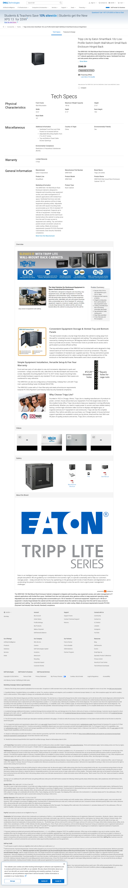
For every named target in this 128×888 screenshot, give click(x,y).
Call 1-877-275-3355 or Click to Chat (108, 12)
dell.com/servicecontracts (24, 707)
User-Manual (105, 476)
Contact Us (97, 619)
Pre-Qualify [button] (91, 77)
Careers (36, 645)
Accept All (58, 881)
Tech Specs (56, 32)
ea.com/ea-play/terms (63, 747)
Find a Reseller (68, 645)
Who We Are (37, 642)
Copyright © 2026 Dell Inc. (11, 676)
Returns (66, 622)
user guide (44, 724)
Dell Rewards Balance (40, 632)
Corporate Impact (39, 662)
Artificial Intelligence (9, 642)
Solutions (6, 649)
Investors (36, 652)
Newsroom (37, 655)
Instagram (97, 629)
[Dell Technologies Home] (11, 2)
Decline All (44, 881)
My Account (37, 615)
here (107, 756)
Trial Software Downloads (101, 665)
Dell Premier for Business (118, 7)
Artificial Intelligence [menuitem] (9, 7)
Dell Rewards (98, 645)
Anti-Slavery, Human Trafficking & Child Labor (17, 680)
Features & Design (69, 32)
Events (96, 649)
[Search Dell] (60, 2)
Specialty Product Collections (102, 655)
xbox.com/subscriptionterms (74, 745)
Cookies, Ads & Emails (76, 676)
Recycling (36, 659)
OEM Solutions (68, 649)
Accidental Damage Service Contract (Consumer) (79, 713)
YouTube (96, 632)
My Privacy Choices (56, 676)
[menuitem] (23, 7)
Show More (83, 61)
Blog (95, 642)
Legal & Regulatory (92, 676)
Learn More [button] (84, 77)
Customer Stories (39, 665)
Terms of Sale (27, 676)
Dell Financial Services (43, 672)
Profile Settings (38, 622)
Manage (12, 881)
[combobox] (44, 2)
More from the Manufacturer (45, 236)
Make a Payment (39, 629)
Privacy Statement (41, 676)
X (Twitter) (97, 622)
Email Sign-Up (98, 652)
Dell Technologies (9, 672)
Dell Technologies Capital (41, 649)
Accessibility (106, 676)
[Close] (64, 864)
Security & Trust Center (100, 662)
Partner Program (69, 652)
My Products (37, 626)
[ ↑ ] (33, 707)
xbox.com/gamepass (50, 747)
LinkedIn (96, 626)
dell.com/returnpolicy (115, 688)
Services (6, 652)
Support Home (68, 615)
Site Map (6, 616)
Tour (88, 476)
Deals (5, 655)
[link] (103, 2)
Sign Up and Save (10, 22)
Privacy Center (98, 659)
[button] (93, 2)
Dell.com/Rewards (107, 867)
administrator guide (86, 724)
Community (97, 615)
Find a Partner (68, 642)
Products (6, 645)
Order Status (37, 619)
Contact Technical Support (71, 619)
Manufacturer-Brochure (72, 485)
